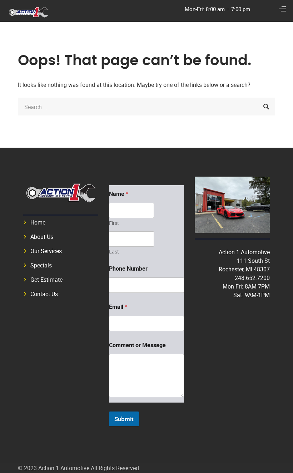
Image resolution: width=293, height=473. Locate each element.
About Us (41, 237)
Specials (41, 265)
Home (37, 222)
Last (114, 251)
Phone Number (128, 268)
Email (118, 307)
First (114, 223)
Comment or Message (137, 345)
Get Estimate (46, 280)
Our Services (46, 251)
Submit (124, 419)
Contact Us (44, 294)
